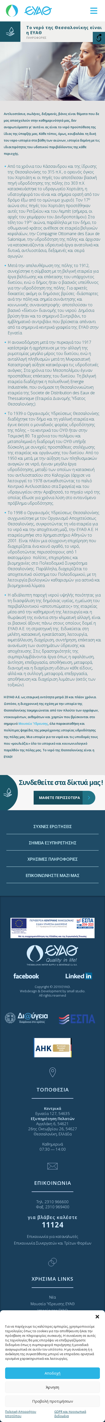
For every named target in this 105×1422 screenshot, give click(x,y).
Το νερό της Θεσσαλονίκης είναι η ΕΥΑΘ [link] (64, 30)
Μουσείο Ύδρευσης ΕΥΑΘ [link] (53, 1304)
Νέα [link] (52, 1297)
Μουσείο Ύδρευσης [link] (33, 723)
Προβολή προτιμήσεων (52, 1401)
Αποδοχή (52, 1373)
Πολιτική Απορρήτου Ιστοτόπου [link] (20, 1414)
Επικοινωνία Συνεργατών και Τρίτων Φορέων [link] (52, 1243)
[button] (97, 1316)
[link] (29, 10)
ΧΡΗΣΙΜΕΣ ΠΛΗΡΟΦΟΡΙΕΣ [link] (53, 859)
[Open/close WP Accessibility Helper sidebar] (99, 38)
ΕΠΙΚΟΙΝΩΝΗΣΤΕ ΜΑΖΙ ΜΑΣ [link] (53, 875)
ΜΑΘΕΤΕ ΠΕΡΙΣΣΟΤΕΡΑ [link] (59, 797)
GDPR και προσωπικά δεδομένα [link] (70, 1414)
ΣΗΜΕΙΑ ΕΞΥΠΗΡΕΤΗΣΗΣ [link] (52, 843)
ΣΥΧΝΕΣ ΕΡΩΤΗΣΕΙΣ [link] (52, 826)
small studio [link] (76, 991)
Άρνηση (52, 1387)
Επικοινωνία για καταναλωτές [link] (52, 1236)
